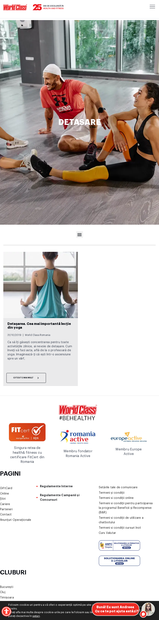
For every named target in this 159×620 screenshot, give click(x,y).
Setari (140, 610)
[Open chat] (148, 609)
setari (36, 616)
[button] (79, 234)
